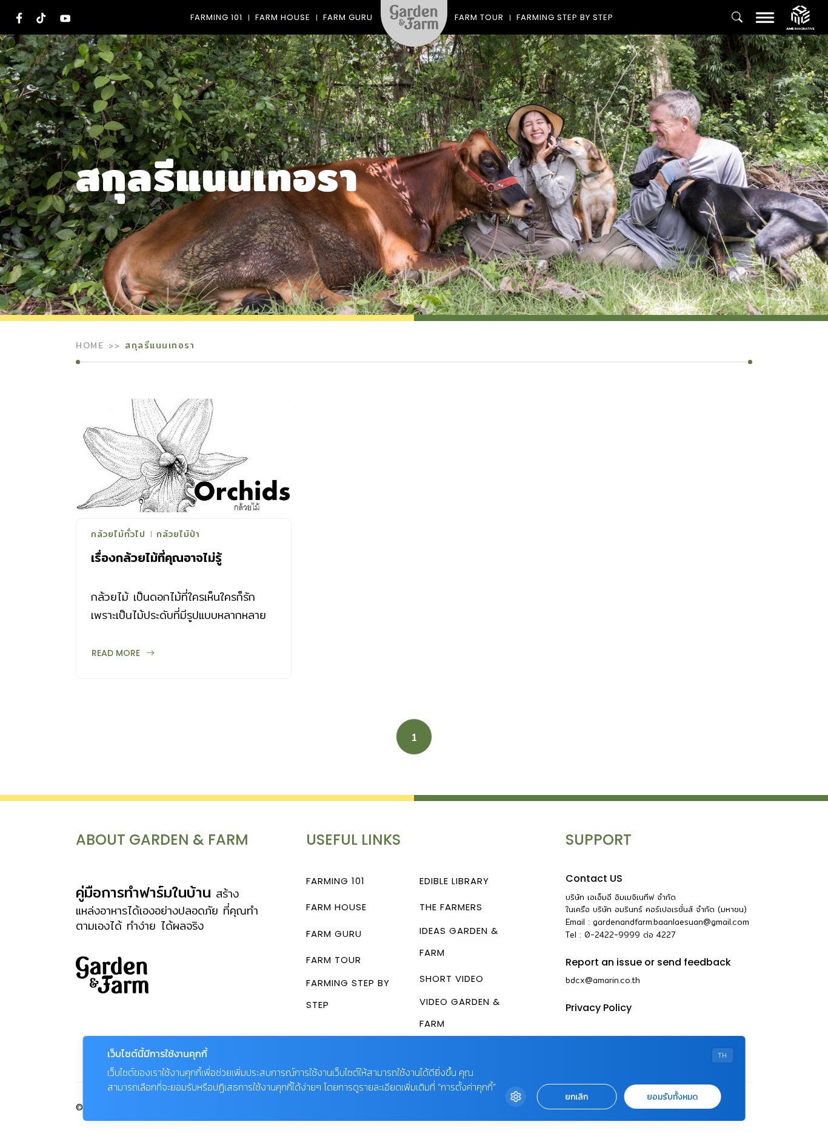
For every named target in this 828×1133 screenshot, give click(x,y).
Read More (116, 653)
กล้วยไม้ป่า (178, 535)
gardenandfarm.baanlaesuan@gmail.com (671, 922)
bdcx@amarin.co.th (603, 980)
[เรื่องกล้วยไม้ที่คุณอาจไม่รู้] (184, 455)
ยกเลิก (576, 1097)
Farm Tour (479, 17)
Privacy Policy (599, 1008)
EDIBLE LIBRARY (454, 880)
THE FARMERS (450, 907)
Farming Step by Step (564, 17)
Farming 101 (216, 17)
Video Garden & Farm (459, 1012)
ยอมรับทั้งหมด (672, 1097)
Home (90, 345)
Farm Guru (348, 17)
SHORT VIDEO (451, 978)
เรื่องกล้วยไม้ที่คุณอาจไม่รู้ (156, 557)
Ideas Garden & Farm (458, 941)
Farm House (282, 17)
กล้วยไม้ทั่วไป (118, 535)
